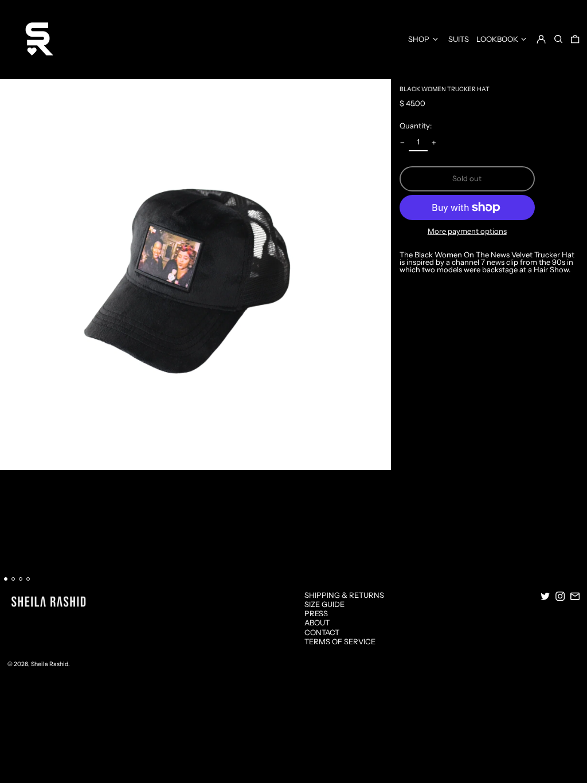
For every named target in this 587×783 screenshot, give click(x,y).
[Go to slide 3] (21, 579)
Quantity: (416, 125)
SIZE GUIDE (324, 604)
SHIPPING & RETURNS (344, 595)
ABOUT (317, 622)
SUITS (458, 39)
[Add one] (434, 142)
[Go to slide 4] (28, 579)
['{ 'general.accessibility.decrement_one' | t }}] (402, 142)
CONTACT (321, 632)
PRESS (316, 613)
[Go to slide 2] (13, 579)
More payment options (467, 231)
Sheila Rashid (49, 664)
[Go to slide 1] (6, 579)
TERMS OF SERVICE (339, 641)
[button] (558, 38)
